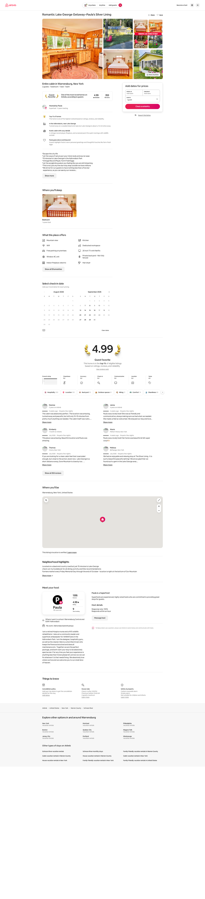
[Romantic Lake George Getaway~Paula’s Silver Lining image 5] (148, 64)
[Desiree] (44, 406)
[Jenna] (105, 406)
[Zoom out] (159, 510)
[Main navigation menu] (198, 5)
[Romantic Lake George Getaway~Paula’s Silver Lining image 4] (148, 34)
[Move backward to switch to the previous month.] (44, 292)
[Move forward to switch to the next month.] (109, 292)
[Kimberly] (44, 430)
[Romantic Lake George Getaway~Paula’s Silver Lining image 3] (118, 64)
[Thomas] (44, 448)
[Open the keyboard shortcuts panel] (44, 330)
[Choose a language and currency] (192, 5)
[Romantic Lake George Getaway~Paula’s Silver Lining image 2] (118, 34)
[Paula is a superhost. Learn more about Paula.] (44, 107)
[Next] (162, 392)
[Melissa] (105, 448)
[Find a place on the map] (46, 500)
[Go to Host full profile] (63, 603)
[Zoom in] (159, 506)
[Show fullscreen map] (159, 500)
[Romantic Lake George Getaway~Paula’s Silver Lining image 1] (72, 49)
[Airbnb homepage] (10, 5)
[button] (72, 301)
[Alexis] (105, 430)
